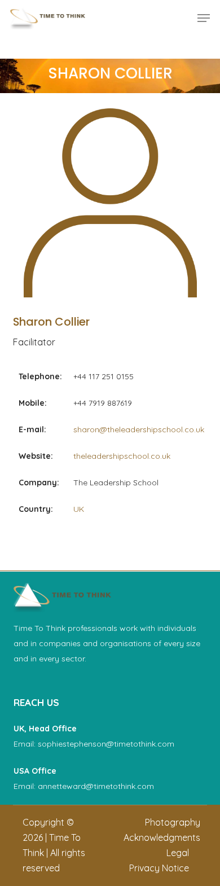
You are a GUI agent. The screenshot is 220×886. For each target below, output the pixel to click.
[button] (203, 18)
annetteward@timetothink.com (96, 786)
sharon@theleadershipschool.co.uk (138, 429)
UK (78, 509)
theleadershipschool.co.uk (121, 456)
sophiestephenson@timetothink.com (106, 744)
